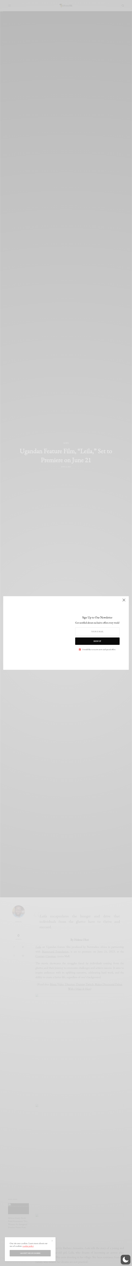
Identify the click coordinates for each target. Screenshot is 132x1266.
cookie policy (28, 1246)
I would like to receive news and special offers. (99, 649)
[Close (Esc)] (124, 601)
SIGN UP (97, 641)
